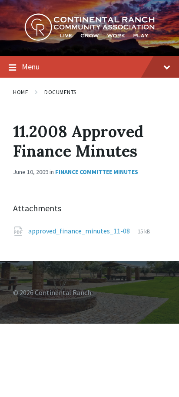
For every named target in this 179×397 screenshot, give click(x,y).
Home (20, 92)
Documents (60, 92)
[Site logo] (89, 38)
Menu (31, 67)
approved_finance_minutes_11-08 (79, 230)
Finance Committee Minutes (96, 172)
